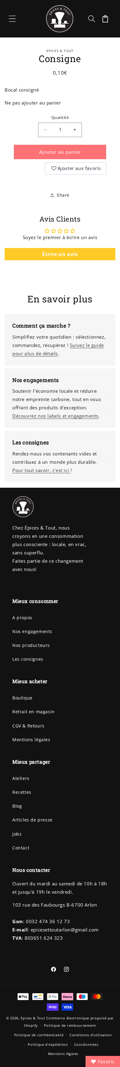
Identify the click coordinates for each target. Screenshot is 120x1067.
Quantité (60, 117)
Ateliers (21, 778)
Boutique (22, 698)
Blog (17, 806)
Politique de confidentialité (39, 1035)
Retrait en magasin (33, 712)
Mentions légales (31, 739)
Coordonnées (86, 1044)
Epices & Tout (33, 1018)
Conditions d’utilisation (91, 1035)
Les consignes (27, 659)
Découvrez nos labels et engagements (55, 416)
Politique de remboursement (70, 1025)
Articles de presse (32, 820)
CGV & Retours (28, 726)
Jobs (17, 834)
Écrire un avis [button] (60, 254)
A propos (22, 617)
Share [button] (63, 195)
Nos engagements (32, 631)
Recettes (21, 792)
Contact (20, 848)
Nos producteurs (31, 645)
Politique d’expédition (48, 1044)
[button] (12, 19)
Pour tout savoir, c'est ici (41, 470)
